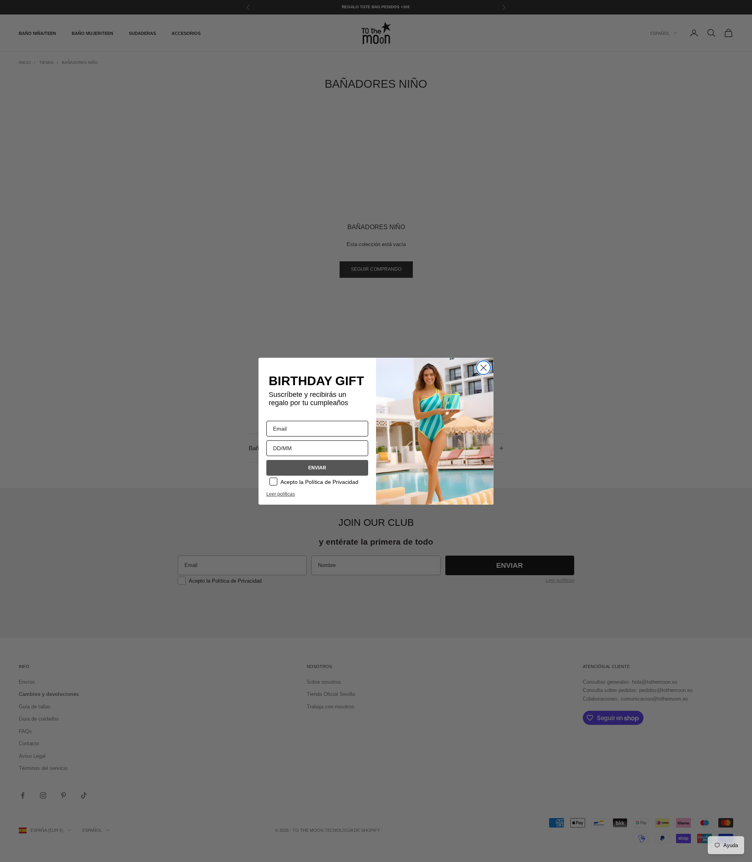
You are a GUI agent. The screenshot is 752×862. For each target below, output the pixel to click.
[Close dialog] (483, 368)
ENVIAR (317, 468)
